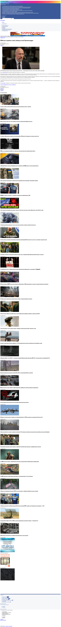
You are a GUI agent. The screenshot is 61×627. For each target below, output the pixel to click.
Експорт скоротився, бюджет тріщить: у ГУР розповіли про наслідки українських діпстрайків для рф (21, 343)
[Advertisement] (29, 587)
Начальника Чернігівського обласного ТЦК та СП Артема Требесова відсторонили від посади (17, 12)
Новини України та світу (6, 614)
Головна (1, 36)
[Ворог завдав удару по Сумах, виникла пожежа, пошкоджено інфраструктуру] (9, 119)
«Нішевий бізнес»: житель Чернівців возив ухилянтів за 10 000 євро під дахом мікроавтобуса (19, 165)
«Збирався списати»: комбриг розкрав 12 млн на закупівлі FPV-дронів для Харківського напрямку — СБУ (22, 506)
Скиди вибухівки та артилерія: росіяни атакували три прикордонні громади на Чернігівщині (17, 10)
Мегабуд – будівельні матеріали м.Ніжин (7, 2)
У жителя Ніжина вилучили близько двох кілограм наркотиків (12, 6)
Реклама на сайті (3, 603)
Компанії (3, 27)
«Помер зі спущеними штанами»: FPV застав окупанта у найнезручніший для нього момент (19, 491)
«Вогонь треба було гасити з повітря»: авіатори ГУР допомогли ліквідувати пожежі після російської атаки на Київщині (24, 432)
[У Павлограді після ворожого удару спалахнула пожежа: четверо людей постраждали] (9, 222)
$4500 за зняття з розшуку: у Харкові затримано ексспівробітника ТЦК (15, 195)
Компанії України (5, 599)
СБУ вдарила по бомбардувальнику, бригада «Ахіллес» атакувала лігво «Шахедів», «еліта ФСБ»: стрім (21, 210)
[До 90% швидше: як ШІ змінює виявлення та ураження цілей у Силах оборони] (9, 474)
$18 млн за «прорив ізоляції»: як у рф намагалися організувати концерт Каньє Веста (17, 151)
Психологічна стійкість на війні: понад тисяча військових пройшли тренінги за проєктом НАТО (20, 313)
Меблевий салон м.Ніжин (6, 29)
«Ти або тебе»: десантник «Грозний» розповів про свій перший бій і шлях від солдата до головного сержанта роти (23, 239)
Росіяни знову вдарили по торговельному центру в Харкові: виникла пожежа (16, 299)
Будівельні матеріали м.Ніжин (7, 600)
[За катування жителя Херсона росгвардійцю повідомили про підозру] (9, 400)
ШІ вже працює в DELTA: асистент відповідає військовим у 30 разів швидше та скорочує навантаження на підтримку (24, 284)
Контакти (3, 28)
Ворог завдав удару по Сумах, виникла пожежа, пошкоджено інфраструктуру (16, 121)
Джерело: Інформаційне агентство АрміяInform (8, 84)
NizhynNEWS (4, 23)
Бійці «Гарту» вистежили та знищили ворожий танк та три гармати (14, 535)
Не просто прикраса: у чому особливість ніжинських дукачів (12, 9)
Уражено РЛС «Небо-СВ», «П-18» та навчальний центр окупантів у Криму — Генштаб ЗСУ (19, 520)
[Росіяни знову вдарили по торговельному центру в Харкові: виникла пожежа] (9, 296)
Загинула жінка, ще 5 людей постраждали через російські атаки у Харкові (15, 106)
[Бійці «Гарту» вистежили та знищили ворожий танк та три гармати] (9, 533)
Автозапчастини (5, 30)
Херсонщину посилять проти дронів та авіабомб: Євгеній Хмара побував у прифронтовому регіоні (20, 446)
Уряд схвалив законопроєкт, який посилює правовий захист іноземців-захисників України (19, 180)
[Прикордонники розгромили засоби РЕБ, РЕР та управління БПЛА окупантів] (9, 370)
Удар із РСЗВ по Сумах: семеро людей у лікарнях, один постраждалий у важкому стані (18, 328)
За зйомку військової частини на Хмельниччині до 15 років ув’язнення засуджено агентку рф (19, 136)
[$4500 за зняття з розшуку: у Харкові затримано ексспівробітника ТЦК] (9, 193)
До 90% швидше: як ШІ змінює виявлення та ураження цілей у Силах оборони (16, 476)
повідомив (4, 72)
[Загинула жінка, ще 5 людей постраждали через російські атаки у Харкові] (9, 104)
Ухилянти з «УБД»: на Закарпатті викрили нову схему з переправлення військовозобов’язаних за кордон (22, 254)
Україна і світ (4, 24)
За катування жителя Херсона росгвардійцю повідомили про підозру (14, 402)
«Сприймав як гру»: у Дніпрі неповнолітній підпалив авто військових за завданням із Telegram (20, 269)
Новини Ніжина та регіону (6, 612)
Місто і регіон (4, 597)
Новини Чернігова (5, 25)
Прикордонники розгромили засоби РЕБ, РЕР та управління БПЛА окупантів (16, 372)
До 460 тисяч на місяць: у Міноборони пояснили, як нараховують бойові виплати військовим (19, 461)
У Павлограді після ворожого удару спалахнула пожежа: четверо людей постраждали (18, 225)
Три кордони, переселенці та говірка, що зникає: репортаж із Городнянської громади (16, 7)
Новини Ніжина (5, 26)
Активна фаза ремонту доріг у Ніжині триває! (9, 11)
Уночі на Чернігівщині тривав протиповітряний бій (10, 8)
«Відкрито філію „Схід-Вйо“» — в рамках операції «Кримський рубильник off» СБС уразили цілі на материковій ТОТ (25, 358)
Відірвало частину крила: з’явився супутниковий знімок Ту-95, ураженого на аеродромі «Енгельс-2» (21, 417)
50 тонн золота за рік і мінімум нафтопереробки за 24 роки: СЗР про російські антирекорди (19, 387)
